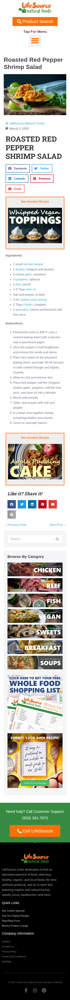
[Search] (57, 539)
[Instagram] (35, 990)
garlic (28, 274)
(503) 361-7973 (35, 818)
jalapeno (22, 279)
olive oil (31, 289)
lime (18, 284)
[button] (35, 40)
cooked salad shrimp (33, 299)
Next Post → (58, 524)
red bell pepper (33, 264)
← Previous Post (15, 524)
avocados (21, 309)
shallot (19, 269)
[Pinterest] (44, 990)
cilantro (28, 304)
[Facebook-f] (26, 990)
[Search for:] (35, 539)
